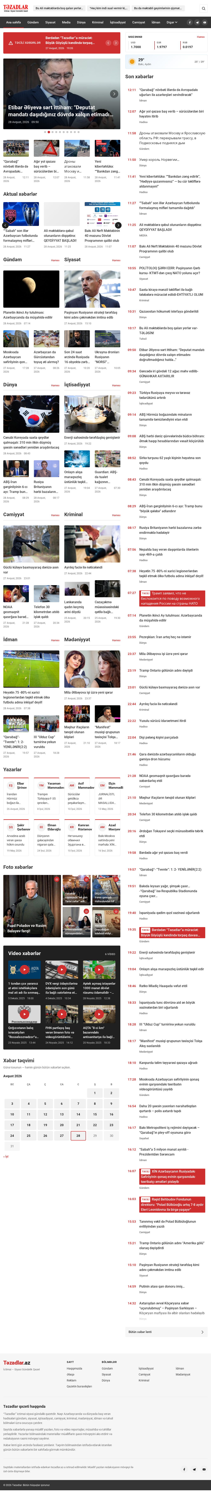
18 (28, 1125)
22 (95, 1125)
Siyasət (50, 22)
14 (78, 1114)
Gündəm (33, 22)
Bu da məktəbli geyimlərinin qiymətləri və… (159, 8)
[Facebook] (190, 22)
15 (95, 1114)
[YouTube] (205, 22)
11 (28, 1114)
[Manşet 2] (49, 132)
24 (12, 1136)
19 (45, 1125)
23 (111, 1125)
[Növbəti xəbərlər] (118, 225)
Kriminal (97, 22)
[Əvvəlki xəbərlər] (5, 225)
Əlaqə (70, 1374)
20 (62, 1125)
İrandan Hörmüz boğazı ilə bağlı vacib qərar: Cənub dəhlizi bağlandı (15, 799)
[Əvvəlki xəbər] (9, 94)
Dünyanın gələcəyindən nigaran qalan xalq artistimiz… (46, 840)
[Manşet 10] (78, 132)
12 (45, 1114)
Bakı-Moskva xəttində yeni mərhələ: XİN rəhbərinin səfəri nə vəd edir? (106, 840)
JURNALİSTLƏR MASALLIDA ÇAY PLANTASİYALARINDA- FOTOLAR (107, 799)
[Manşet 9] (75, 132)
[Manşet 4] (56, 132)
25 (28, 1136)
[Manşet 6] (64, 132)
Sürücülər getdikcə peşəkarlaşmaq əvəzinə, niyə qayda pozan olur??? (77, 799)
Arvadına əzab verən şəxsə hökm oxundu (16, 840)
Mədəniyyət (183, 1374)
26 (45, 1136)
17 (12, 1125)
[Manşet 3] (53, 132)
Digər (170, 22)
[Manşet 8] (71, 132)
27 (62, 1136)
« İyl (5, 1156)
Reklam (71, 1380)
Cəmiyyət (138, 22)
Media (66, 22)
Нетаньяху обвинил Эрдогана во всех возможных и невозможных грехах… (77, 840)
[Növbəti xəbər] (114, 94)
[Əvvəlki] (108, 43)
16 (111, 1114)
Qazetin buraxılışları (79, 1386)
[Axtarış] (203, 8)
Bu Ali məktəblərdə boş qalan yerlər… (59, 8)
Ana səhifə (13, 22)
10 (12, 1114)
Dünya (81, 22)
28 (78, 1136)
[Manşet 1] (45, 132)
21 (78, 1125)
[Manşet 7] (67, 132)
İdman (156, 22)
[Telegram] (197, 22)
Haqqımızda (74, 1368)
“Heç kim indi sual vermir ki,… (109, 8)
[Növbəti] (116, 43)
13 (62, 1114)
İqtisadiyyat (118, 22)
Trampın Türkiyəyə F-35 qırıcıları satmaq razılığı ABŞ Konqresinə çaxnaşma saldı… (46, 799)
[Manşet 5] (60, 132)
